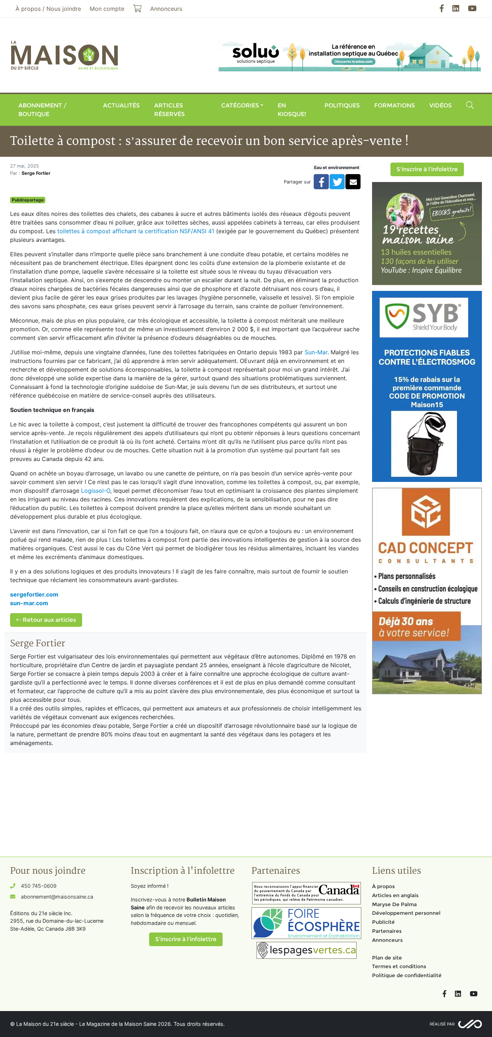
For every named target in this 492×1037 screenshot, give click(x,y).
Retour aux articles (48, 619)
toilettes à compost (84, 231)
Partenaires (387, 931)
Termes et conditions (399, 966)
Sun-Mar (316, 352)
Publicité (383, 922)
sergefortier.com (34, 594)
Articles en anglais (395, 895)
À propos (383, 886)
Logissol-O (95, 490)
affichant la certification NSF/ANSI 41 (163, 231)
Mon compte (107, 8)
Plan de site (387, 957)
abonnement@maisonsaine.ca (57, 897)
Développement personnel (406, 913)
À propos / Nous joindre (48, 8)
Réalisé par (442, 1024)
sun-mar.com (29, 603)
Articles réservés (169, 110)
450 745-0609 (39, 886)
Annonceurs (387, 940)
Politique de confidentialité (407, 975)
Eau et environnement (336, 167)
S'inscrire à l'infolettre (427, 169)
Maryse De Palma (394, 904)
